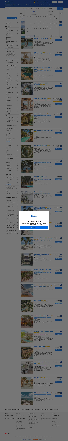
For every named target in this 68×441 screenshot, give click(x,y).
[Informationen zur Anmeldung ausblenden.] (48, 213)
